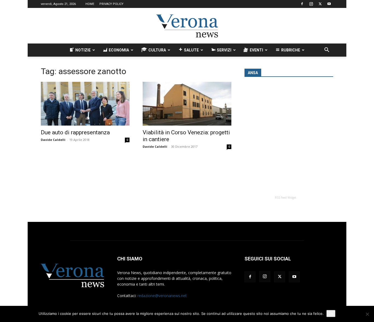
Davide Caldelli (53, 140)
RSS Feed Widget (285, 197)
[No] (367, 314)
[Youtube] (329, 4)
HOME (89, 4)
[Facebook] (302, 4)
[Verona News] (187, 25)
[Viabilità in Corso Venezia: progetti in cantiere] (187, 104)
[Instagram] (311, 4)
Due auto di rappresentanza (75, 132)
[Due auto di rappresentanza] (85, 104)
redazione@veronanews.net (162, 295)
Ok (331, 313)
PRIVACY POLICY (111, 4)
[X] (320, 4)
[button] (326, 50)
